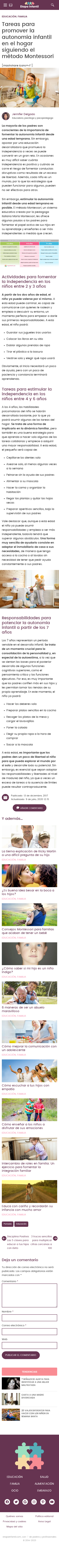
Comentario (10, 1281)
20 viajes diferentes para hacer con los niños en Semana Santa (35, 1414)
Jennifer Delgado (23, 114)
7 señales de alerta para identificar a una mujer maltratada (35, 1382)
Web (4, 1339)
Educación (9, 16)
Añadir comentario (31, 808)
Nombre (7, 1311)
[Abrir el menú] (5, 5)
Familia (22, 16)
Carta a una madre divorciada (32, 1396)
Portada (8, 1224)
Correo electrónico (14, 1325)
